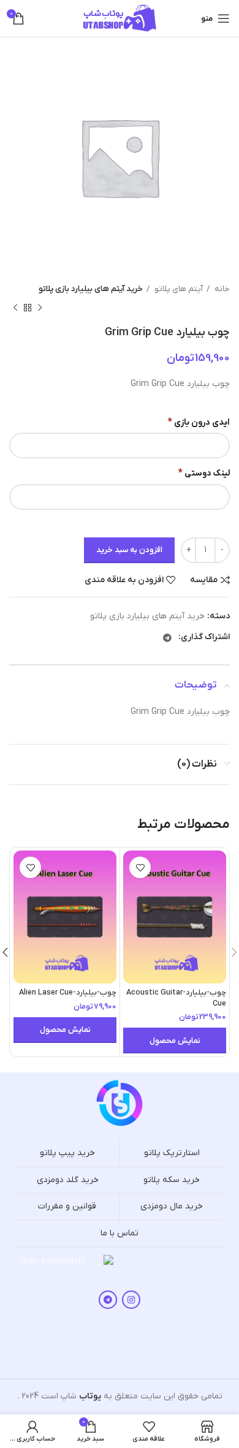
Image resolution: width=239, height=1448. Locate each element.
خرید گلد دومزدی (68, 1180)
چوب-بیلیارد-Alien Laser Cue (67, 993)
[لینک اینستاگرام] (131, 1300)
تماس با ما (119, 1233)
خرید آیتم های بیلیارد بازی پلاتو (91, 289)
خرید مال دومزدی (171, 1206)
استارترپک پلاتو (172, 1153)
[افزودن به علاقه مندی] (140, 867)
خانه (221, 289)
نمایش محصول (175, 1041)
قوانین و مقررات (67, 1206)
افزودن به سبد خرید (129, 550)
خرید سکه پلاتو (171, 1180)
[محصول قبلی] (40, 307)
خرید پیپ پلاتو (67, 1153)
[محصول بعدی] (15, 307)
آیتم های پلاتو (178, 289)
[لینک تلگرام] (167, 638)
